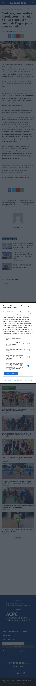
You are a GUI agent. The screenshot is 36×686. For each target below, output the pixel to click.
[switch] (28, 343)
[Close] (32, 306)
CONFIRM (10, 373)
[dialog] (18, 343)
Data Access (18, 380)
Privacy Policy (28, 380)
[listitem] (18, 339)
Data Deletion (8, 380)
